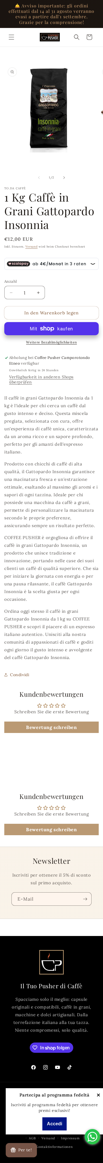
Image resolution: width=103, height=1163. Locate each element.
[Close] (98, 1095)
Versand (31, 246)
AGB (32, 1138)
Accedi (54, 1123)
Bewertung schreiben (51, 727)
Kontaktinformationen (54, 1147)
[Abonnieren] (85, 899)
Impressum (70, 1138)
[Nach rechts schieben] (64, 177)
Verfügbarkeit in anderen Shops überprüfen (41, 379)
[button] (11, 37)
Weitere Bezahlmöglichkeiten (51, 342)
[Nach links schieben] (39, 177)
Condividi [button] (19, 674)
